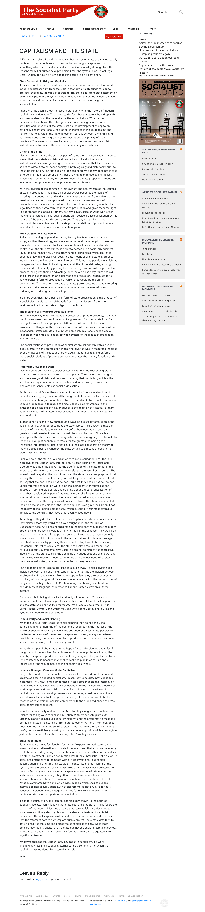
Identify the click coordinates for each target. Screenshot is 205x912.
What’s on (133, 28)
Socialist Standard (93, 28)
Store (67, 895)
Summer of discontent (153, 169)
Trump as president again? (155, 54)
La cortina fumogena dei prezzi (157, 306)
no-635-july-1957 (53, 36)
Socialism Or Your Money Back (159, 151)
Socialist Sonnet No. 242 (154, 174)
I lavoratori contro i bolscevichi (157, 295)
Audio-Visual (42, 895)
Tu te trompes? (149, 248)
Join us (50, 28)
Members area (92, 895)
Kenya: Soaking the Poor (154, 212)
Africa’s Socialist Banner (160, 192)
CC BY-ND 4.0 (120, 901)
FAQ (150, 28)
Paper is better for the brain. (156, 65)
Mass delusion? (149, 158)
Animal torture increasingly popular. (160, 42)
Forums (77, 895)
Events (56, 895)
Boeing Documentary (151, 46)
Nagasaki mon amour (152, 179)
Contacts (109, 895)
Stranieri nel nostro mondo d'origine (160, 311)
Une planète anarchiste (154, 259)
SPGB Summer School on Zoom (157, 163)
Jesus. (143, 39)
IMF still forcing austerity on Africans (160, 227)
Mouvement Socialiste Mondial (158, 241)
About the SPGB (28, 28)
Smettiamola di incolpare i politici (158, 300)
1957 (35, 36)
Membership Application (130, 895)
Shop (116, 28)
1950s (23, 36)
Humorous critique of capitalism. (159, 50)
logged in (41, 879)
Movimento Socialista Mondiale (157, 288)
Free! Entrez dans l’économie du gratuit (162, 264)
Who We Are (26, 895)
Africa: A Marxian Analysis (155, 198)
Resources (68, 28)
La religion (147, 254)
